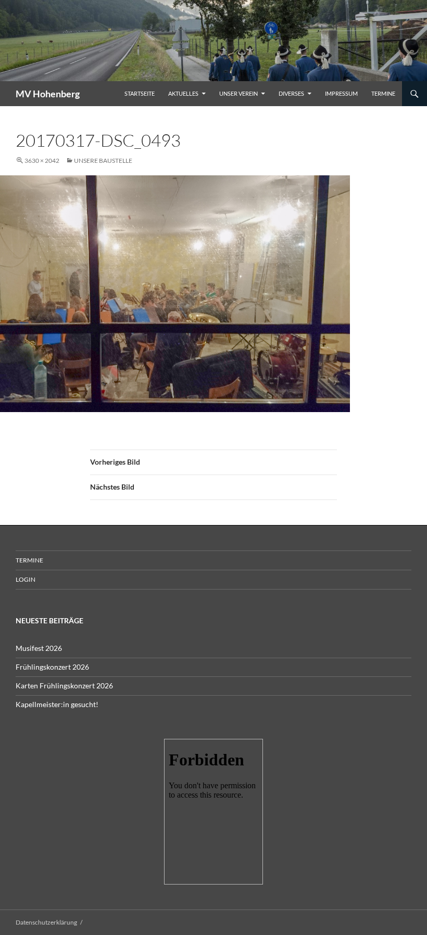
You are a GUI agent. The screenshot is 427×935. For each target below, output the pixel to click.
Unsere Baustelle (103, 160)
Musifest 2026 (39, 648)
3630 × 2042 (41, 160)
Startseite (139, 93)
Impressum (341, 93)
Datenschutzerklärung (46, 922)
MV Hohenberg (48, 93)
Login (25, 579)
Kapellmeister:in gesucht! (57, 704)
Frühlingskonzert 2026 (52, 666)
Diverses (291, 93)
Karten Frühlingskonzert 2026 (64, 685)
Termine (383, 93)
